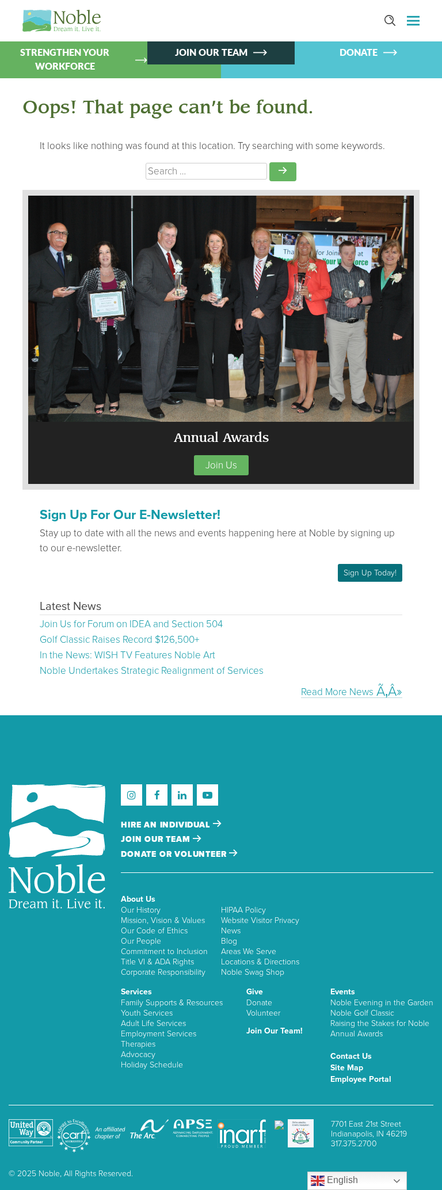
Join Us (221, 465)
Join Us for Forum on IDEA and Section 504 (131, 624)
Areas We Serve (248, 951)
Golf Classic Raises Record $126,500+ (119, 640)
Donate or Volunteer (175, 854)
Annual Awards (356, 1034)
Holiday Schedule (152, 1065)
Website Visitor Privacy (260, 920)
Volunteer (263, 1013)
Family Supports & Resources (172, 1003)
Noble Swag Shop (252, 972)
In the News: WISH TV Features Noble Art (127, 655)
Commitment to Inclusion (164, 951)
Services (136, 992)
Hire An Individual (167, 825)
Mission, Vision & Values (163, 920)
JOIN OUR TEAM (211, 53)
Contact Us (351, 1056)
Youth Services (147, 1013)
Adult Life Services (153, 1023)
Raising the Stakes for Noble (379, 1023)
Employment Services (158, 1034)
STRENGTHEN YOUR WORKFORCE (64, 59)
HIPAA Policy (243, 910)
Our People (141, 941)
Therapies (138, 1044)
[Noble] (61, 21)
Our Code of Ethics (154, 931)
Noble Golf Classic (362, 1013)
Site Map (346, 1068)
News (231, 931)
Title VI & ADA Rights (157, 962)
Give (254, 992)
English (341, 1180)
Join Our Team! (274, 1031)
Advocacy (138, 1054)
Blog (229, 941)
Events (342, 992)
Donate (259, 1003)
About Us (138, 899)
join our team (157, 839)
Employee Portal (360, 1079)
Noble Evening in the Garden (381, 1003)
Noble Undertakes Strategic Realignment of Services (152, 671)
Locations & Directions (260, 962)
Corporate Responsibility (163, 972)
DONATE (359, 53)
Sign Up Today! (370, 573)
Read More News (337, 691)
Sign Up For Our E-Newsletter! (130, 515)
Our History (141, 910)
